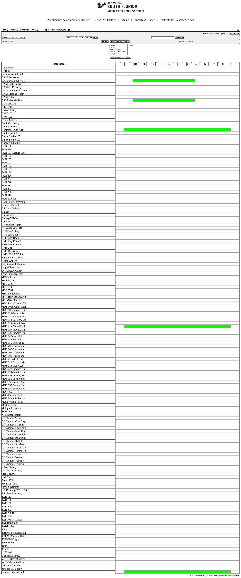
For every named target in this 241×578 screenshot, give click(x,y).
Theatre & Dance (144, 19)
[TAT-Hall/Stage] (117, 45)
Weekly (14, 30)
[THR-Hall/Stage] (117, 50)
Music (125, 19)
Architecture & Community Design (68, 19)
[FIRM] (130, 45)
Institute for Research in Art (177, 19)
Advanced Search (186, 41)
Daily (5, 30)
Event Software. (219, 575)
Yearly (35, 30)
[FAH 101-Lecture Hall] (117, 52)
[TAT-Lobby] (117, 48)
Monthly (25, 30)
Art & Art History (105, 19)
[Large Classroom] (117, 54)
